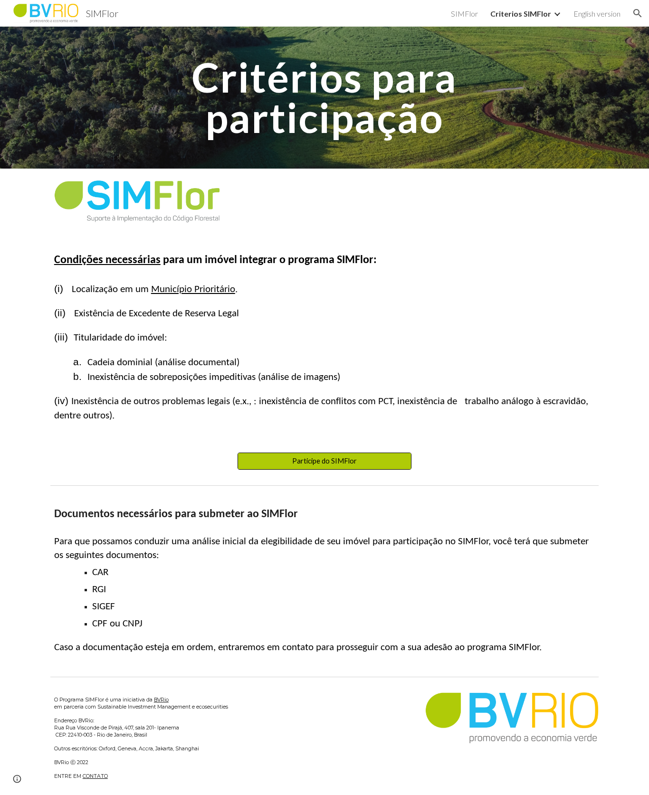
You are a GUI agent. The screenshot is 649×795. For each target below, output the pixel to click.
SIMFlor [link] (464, 13)
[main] (324, 97)
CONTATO (95, 776)
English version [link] (596, 13)
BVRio (161, 700)
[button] (637, 13)
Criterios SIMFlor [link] (520, 13)
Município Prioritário (193, 289)
